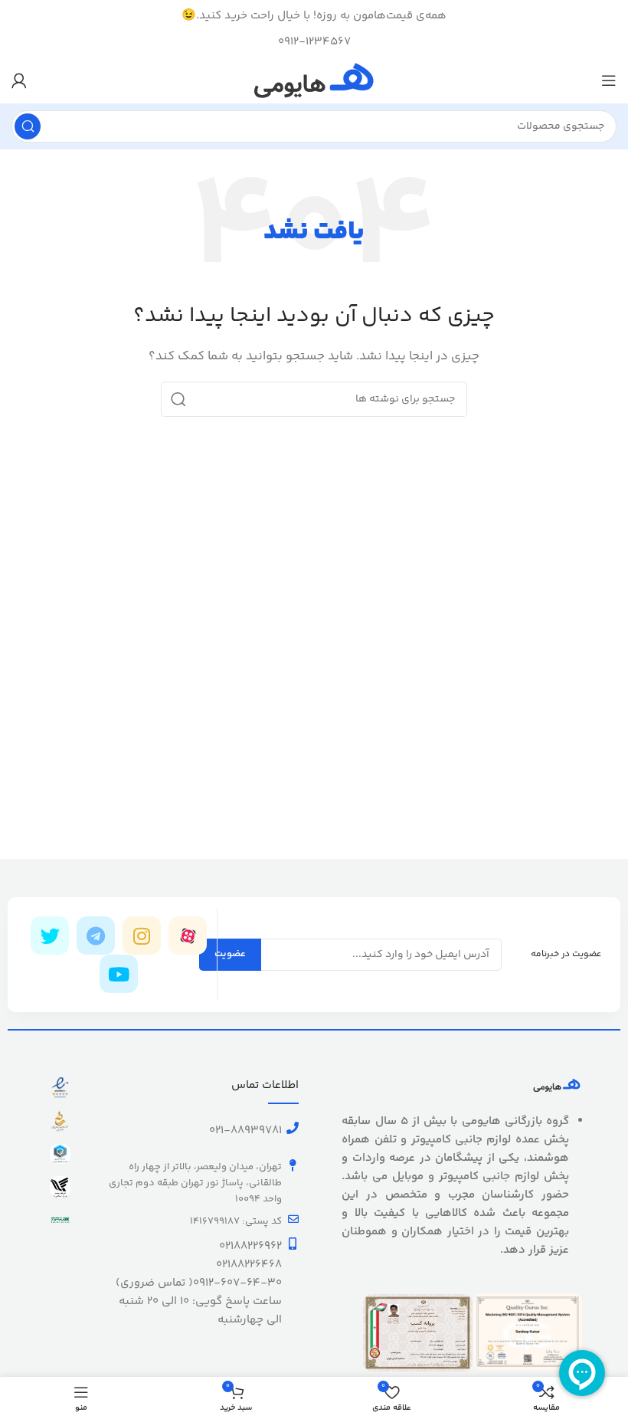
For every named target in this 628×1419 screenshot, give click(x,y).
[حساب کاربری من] (19, 80)
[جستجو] (28, 126)
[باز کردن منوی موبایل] (609, 80)
